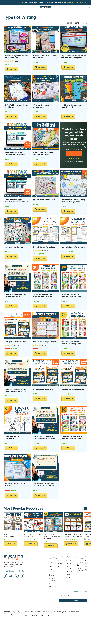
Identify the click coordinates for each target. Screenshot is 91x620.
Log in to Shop (82, 2)
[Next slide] (85, 508)
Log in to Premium (68, 2)
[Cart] (89, 8)
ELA (50, 563)
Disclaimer (26, 612)
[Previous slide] (82, 508)
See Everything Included (70, 569)
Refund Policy (44, 615)
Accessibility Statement (30, 615)
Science (51, 569)
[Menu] (2, 8)
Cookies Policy (47, 612)
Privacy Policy (36, 612)
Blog (59, 566)
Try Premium (70, 578)
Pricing (68, 574)
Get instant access (74, 154)
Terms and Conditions (75, 612)
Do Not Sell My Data (59, 612)
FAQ (86, 566)
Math (50, 566)
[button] (78, 23)
